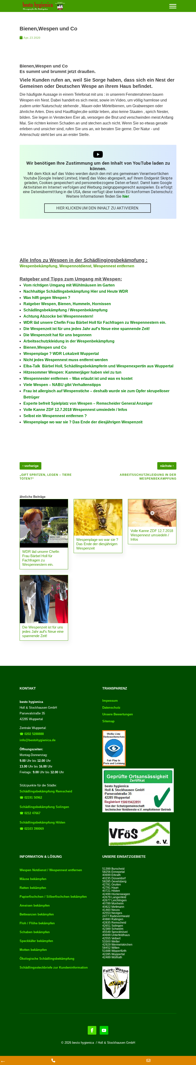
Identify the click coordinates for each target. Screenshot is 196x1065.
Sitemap (108, 721)
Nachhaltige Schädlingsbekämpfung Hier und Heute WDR (75, 291)
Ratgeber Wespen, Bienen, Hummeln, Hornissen (67, 304)
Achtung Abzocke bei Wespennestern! (58, 316)
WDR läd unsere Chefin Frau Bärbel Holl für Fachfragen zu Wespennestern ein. (94, 322)
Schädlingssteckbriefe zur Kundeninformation (54, 967)
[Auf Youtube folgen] (104, 1030)
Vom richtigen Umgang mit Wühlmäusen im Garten (69, 285)
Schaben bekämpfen (35, 932)
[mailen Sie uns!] (148, 1060)
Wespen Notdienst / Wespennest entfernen (51, 870)
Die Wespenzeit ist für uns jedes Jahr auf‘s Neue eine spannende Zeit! (86, 329)
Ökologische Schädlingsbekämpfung (47, 958)
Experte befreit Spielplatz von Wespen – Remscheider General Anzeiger (87, 403)
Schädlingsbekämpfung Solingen (44, 807)
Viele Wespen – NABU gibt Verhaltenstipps (62, 385)
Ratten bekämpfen (33, 888)
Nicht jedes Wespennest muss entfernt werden (65, 360)
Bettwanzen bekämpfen (37, 914)
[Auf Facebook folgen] (92, 1030)
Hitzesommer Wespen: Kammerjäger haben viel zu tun (72, 372)
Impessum (110, 700)
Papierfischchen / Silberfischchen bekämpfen (53, 896)
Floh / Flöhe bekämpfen (37, 923)
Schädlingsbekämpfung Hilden (42, 822)
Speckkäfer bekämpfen (36, 941)
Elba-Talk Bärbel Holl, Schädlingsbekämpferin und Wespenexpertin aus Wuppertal (98, 366)
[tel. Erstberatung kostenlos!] (53, 1060)
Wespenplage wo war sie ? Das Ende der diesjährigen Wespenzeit (82, 422)
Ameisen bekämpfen (35, 905)
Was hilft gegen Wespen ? (46, 298)
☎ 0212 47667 (30, 813)
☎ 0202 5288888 (32, 734)
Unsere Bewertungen (117, 714)
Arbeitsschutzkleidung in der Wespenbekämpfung (68, 341)
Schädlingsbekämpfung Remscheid (46, 791)
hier (125, 196)
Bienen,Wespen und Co (44, 347)
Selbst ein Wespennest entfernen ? (55, 416)
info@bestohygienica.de (37, 740)
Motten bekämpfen (33, 950)
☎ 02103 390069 (32, 828)
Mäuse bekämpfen (33, 879)
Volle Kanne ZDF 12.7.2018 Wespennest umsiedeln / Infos (75, 410)
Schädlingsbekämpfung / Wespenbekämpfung (65, 310)
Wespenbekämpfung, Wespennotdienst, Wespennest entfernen (77, 266)
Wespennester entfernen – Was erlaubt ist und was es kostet (77, 378)
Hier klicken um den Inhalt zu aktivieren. (97, 208)
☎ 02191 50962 (31, 797)
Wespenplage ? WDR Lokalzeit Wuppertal (61, 354)
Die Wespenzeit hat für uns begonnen (57, 335)
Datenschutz (111, 707)
